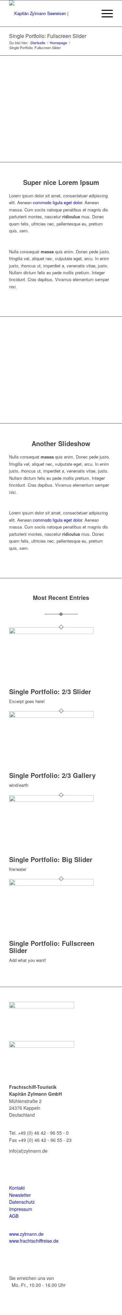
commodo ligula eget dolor (57, 202)
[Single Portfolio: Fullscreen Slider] (51, 884)
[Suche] (88, 13)
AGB (14, 1216)
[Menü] (104, 13)
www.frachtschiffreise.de (34, 1240)
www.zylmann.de (26, 1234)
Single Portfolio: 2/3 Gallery (52, 775)
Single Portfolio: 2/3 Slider (50, 691)
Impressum (20, 1209)
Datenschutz (22, 1201)
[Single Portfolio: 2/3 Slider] (51, 632)
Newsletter (20, 1195)
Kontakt (17, 1187)
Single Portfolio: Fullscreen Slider (47, 36)
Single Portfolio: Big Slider (50, 859)
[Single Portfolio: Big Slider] (51, 800)
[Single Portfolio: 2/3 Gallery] (51, 716)
